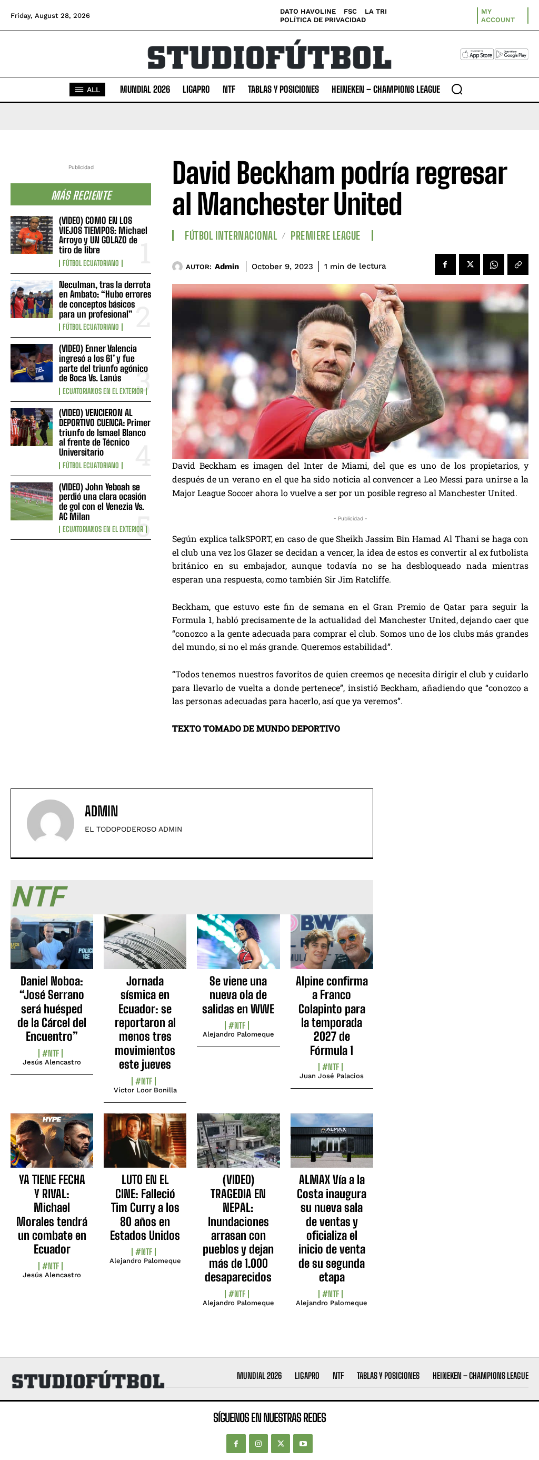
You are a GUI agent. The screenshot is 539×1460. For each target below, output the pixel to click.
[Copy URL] (517, 264)
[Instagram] (258, 1443)
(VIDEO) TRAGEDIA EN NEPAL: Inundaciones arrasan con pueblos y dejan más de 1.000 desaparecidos (238, 1228)
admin (227, 266)
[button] (457, 89)
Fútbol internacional (231, 235)
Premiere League (326, 235)
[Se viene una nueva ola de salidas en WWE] (238, 947)
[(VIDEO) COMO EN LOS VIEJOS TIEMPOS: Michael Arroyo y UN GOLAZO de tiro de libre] (32, 235)
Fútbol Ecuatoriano (91, 263)
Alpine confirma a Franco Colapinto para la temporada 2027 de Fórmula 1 (332, 1016)
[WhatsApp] (493, 264)
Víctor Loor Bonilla (145, 1090)
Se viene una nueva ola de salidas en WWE (238, 995)
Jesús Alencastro (52, 1062)
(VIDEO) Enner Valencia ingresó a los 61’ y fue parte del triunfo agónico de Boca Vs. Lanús (103, 363)
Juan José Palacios (332, 1076)
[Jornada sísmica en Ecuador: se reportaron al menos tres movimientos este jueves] (145, 947)
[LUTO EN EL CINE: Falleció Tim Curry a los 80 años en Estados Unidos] (145, 1146)
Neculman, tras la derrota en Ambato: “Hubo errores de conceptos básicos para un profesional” (105, 299)
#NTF (50, 1053)
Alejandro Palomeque (238, 1034)
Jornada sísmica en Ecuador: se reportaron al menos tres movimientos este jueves (145, 1022)
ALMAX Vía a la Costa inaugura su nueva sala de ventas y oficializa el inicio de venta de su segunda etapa (331, 1228)
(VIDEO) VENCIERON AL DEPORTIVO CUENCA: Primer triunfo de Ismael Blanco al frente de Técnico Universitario (105, 432)
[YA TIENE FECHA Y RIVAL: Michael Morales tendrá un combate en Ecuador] (52, 1146)
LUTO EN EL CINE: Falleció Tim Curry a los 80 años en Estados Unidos (145, 1207)
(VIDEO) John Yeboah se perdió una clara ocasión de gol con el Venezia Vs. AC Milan (102, 501)
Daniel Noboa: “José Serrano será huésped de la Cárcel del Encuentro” (51, 1009)
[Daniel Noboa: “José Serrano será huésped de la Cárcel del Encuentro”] (52, 947)
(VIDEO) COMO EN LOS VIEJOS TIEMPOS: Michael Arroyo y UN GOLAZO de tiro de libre (103, 235)
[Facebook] (445, 264)
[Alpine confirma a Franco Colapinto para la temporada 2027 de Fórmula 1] (332, 947)
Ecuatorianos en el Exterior (103, 391)
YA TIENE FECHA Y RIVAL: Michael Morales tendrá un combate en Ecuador (51, 1214)
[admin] (179, 266)
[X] (469, 264)
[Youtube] (302, 1443)
